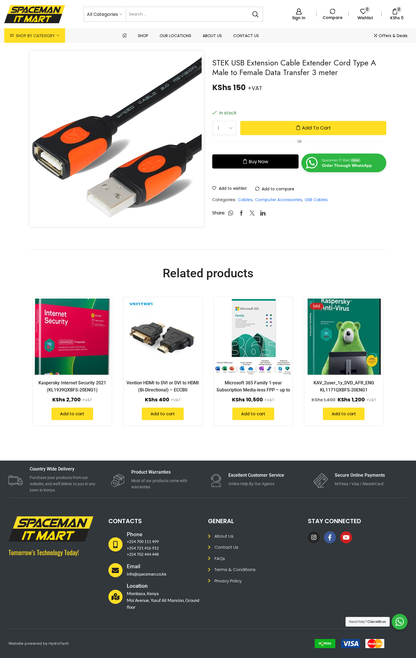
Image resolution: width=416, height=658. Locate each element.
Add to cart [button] (99, 337)
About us (212, 36)
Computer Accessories (278, 200)
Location (137, 586)
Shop (143, 36)
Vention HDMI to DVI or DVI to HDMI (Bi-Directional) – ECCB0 (162, 386)
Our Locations (175, 36)
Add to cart (316, 127)
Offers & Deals (393, 36)
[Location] (115, 597)
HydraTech (59, 643)
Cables (245, 200)
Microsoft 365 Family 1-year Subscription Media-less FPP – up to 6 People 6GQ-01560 (253, 390)
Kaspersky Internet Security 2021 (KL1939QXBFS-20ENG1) (72, 386)
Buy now (258, 161)
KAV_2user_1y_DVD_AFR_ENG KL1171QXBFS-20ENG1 (344, 386)
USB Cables (316, 200)
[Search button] (255, 14)
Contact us (246, 36)
